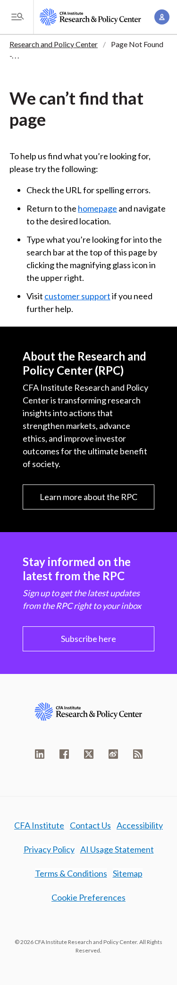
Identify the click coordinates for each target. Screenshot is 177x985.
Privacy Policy (49, 849)
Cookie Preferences (88, 897)
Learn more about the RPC (88, 497)
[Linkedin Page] (39, 754)
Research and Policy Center (53, 44)
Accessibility (140, 825)
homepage (97, 208)
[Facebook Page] (64, 754)
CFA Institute (39, 825)
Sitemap (128, 873)
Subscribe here (88, 638)
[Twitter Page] (88, 754)
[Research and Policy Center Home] (90, 17)
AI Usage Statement (117, 849)
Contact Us (90, 825)
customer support (77, 296)
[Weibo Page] (113, 754)
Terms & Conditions (71, 873)
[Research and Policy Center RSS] (138, 754)
